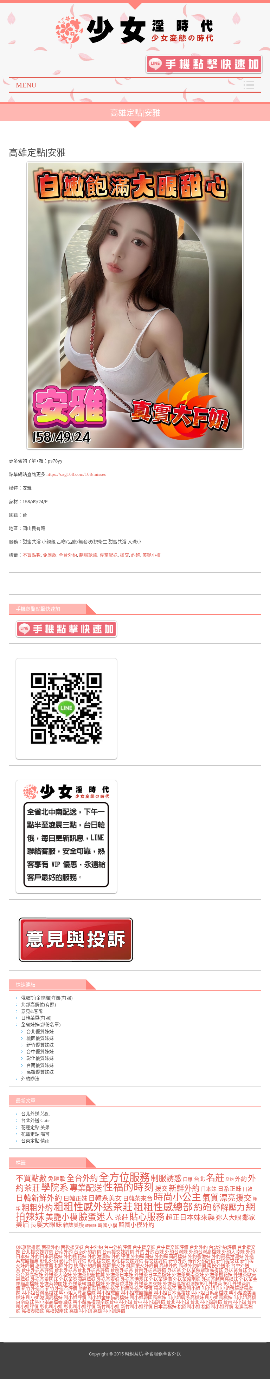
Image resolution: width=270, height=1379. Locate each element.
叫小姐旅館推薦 (137, 1292)
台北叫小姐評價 (206, 1302)
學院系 (55, 1188)
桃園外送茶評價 (137, 1288)
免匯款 (50, 555)
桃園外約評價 (87, 1265)
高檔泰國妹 (32, 1311)
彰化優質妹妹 (40, 1058)
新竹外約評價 (201, 1260)
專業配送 (108, 555)
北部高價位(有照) (38, 1004)
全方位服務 (124, 1177)
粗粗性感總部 (163, 1207)
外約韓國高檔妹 (171, 1256)
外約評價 (120, 1256)
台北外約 (198, 1247)
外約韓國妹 (142, 1256)
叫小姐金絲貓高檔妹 (108, 1297)
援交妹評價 (155, 1260)
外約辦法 (30, 1078)
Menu (26, 85)
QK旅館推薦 (28, 1247)
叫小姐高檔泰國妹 (53, 1302)
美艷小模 (151, 555)
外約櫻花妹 (75, 1256)
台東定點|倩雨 (35, 1140)
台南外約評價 (87, 1251)
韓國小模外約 (136, 1225)
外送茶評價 (160, 1279)
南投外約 (50, 1247)
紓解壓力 (228, 1207)
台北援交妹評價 (37, 1251)
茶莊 (121, 1217)
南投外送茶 (218, 1265)
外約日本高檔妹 (47, 1256)
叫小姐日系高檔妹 (209, 1292)
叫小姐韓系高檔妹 (185, 1297)
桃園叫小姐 (189, 1306)
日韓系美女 (105, 1198)
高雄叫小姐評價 (109, 1311)
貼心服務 (147, 1217)
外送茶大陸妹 (58, 1274)
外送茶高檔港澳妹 (181, 1283)
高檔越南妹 (56, 1311)
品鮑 (229, 1179)
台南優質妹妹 (40, 1065)
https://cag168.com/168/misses (76, 474)
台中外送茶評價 (37, 1270)
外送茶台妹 (235, 1270)
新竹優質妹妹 (40, 1045)
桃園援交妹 (113, 1265)
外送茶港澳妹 (134, 1279)
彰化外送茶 (210, 1283)
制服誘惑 (88, 555)
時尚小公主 (177, 1197)
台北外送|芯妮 (35, 1113)
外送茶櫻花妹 (218, 1274)
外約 (241, 1179)
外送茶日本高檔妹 (152, 1274)
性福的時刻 (128, 1187)
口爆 (188, 1179)
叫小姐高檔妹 (218, 1297)
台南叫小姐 (234, 1302)
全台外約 (68, 555)
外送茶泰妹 (108, 1279)
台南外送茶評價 (150, 1270)
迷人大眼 (228, 1217)
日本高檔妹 (165, 1306)
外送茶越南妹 (186, 1279)
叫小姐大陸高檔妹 (77, 1292)
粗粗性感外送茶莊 (93, 1207)
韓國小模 (107, 1225)
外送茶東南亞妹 (188, 1274)
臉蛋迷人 (96, 1217)
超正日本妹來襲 (190, 1217)
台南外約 (63, 1251)
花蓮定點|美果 (35, 1127)
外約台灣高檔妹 (205, 1251)
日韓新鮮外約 (39, 1198)
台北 (199, 1179)
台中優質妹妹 (40, 1051)
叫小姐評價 (75, 1297)
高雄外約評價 (192, 1265)
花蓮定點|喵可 (35, 1134)
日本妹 (209, 1189)
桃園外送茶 (108, 1288)
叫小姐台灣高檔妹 (39, 1292)
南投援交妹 (72, 1247)
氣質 (210, 1197)
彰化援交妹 (99, 1260)
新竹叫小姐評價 (137, 1306)
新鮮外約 (184, 1188)
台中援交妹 (144, 1247)
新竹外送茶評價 (61, 1288)
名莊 (215, 1178)
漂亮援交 (235, 1197)
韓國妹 (91, 1226)
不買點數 (31, 555)
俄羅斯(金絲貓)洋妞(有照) (46, 997)
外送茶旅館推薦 (89, 1274)
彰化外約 (49, 1260)
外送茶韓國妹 (53, 1283)
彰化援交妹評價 (127, 1260)
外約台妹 (155, 1251)
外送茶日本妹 (119, 1274)
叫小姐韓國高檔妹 (148, 1297)
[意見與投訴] (137, 939)
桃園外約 (63, 1265)
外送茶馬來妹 (148, 1283)
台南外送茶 (121, 1270)
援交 (124, 555)
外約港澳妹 (99, 1256)
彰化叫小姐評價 (80, 1306)
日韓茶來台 (138, 1198)
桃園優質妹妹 (40, 1038)
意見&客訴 (32, 1011)
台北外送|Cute (35, 1120)
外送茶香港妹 (119, 1283)
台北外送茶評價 (93, 1270)
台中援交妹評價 (172, 1247)
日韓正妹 (75, 1198)
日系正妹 (230, 1189)
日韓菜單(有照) (36, 1017)
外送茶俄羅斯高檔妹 (202, 1270)
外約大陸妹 (233, 1251)
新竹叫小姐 (108, 1306)
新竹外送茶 (32, 1288)
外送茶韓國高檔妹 (86, 1283)
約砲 (135, 555)
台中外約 (94, 1247)
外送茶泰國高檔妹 (77, 1279)
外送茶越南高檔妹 (219, 1279)
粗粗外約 (37, 1207)
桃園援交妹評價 (142, 1265)
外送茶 (174, 1270)
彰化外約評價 (72, 1260)
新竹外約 (177, 1260)
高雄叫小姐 (80, 1311)
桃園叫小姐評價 (217, 1306)
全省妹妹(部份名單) (40, 1024)
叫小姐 (208, 1288)
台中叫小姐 (120, 1302)
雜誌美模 (73, 1225)
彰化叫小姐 (51, 1306)
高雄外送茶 (165, 1288)
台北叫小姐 (177, 1302)
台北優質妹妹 (40, 1031)
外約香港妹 (199, 1256)
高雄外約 (168, 1265)
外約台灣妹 (176, 1251)
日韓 (247, 1189)
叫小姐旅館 (108, 1292)
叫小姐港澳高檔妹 (44, 1297)
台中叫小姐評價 (149, 1302)
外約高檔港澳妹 (228, 1256)
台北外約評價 (222, 1247)
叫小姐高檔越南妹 (91, 1302)
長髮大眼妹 (46, 1224)
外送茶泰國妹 (44, 1279)
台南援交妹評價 (118, 1251)
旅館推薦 (44, 1265)
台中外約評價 (117, 1247)
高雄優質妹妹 (40, 1072)
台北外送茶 (65, 1270)
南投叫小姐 (189, 1288)
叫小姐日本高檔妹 (172, 1292)
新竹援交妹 (227, 1260)
